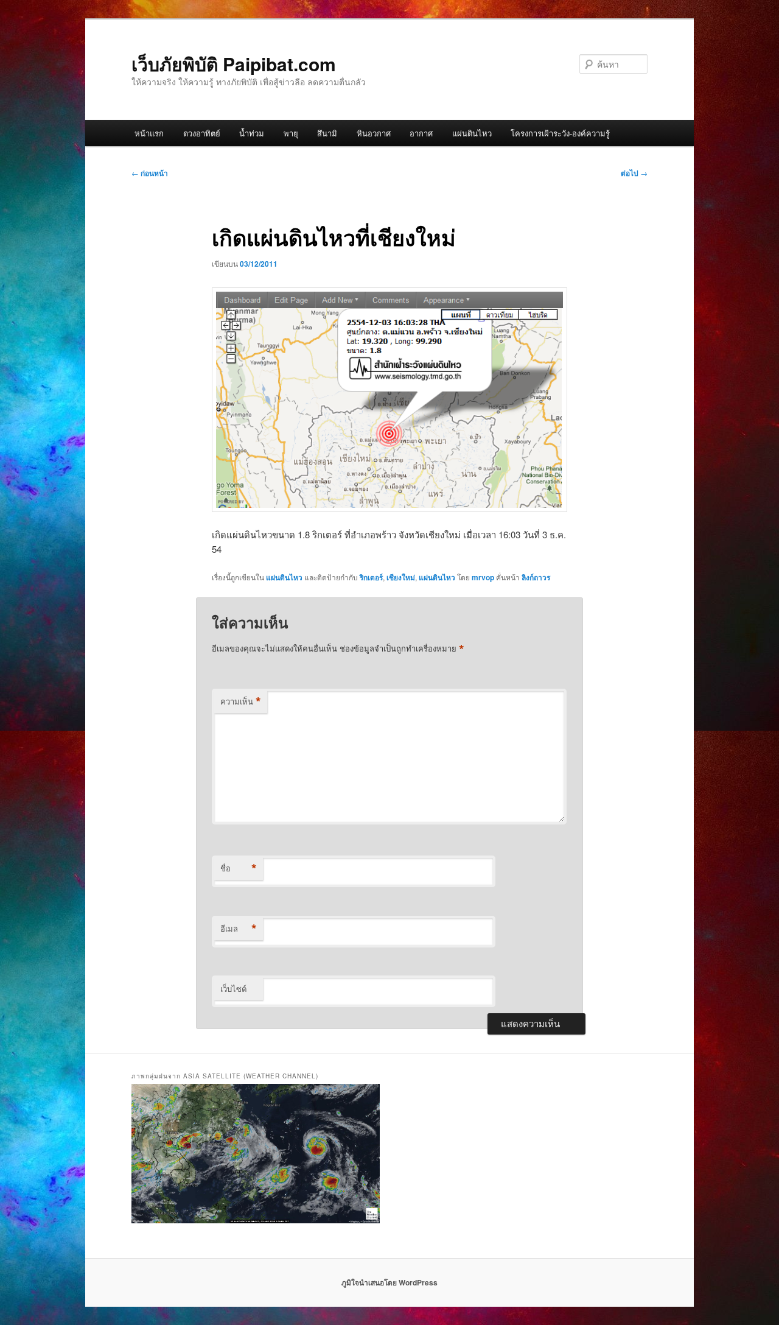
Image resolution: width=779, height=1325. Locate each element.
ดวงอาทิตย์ (201, 133)
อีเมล (238, 928)
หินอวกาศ (374, 133)
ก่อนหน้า (149, 172)
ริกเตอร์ (371, 577)
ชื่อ (238, 868)
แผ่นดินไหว (472, 133)
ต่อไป (634, 172)
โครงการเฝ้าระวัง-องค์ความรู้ (560, 133)
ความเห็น (240, 701)
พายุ (291, 133)
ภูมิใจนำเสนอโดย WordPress (389, 1282)
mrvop (483, 577)
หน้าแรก (149, 133)
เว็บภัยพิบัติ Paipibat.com (233, 64)
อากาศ (421, 133)
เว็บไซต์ (233, 988)
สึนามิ (327, 133)
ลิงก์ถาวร (536, 577)
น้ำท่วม (251, 133)
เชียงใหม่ (400, 577)
